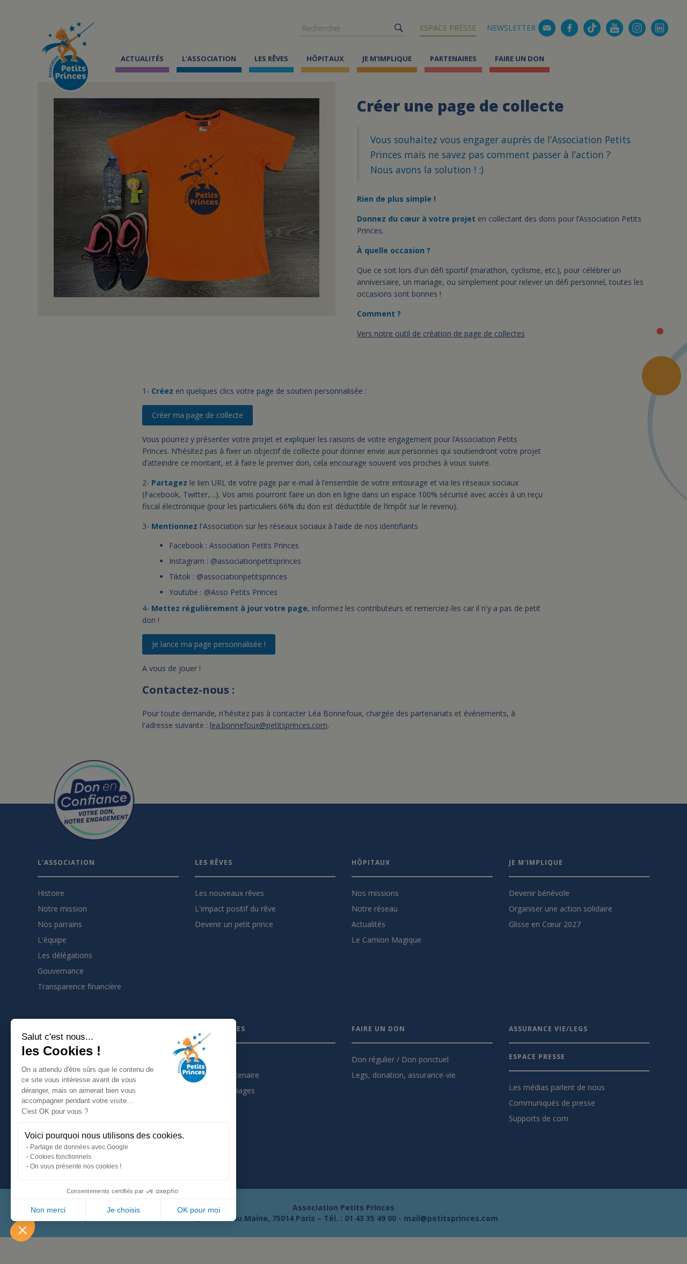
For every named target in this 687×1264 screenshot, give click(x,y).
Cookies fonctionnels (60, 1156)
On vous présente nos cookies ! (75, 1166)
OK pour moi (198, 1210)
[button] (22, 1230)
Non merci (48, 1210)
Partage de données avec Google (79, 1147)
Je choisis (123, 1210)
